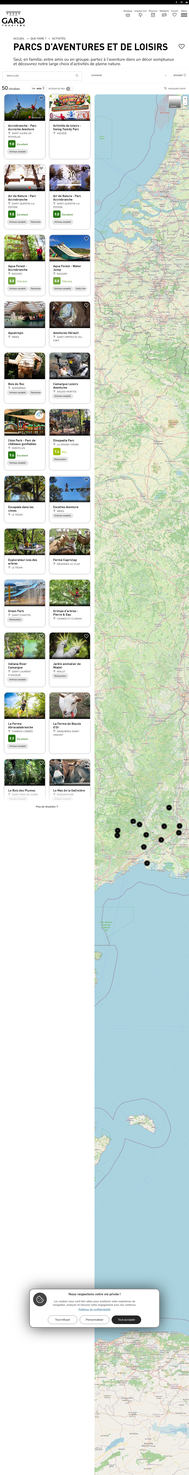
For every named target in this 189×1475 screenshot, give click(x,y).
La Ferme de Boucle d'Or (67, 725)
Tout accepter (126, 1319)
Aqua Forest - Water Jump (67, 267)
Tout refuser (62, 1319)
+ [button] (185, 98)
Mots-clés (13, 76)
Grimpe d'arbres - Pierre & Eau (65, 612)
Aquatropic (15, 333)
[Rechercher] (77, 76)
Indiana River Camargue (17, 665)
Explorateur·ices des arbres (22, 561)
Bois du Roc (16, 384)
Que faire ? (38, 38)
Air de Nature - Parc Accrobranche (22, 197)
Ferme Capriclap (65, 560)
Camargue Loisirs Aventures (65, 385)
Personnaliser (94, 1319)
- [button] (185, 103)
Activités (58, 38)
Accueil (19, 38)
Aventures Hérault (66, 333)
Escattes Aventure (65, 507)
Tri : (36, 88)
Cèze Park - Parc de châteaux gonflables (22, 442)
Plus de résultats (46, 806)
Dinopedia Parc (63, 440)
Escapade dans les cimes (21, 508)
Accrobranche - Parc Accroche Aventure (22, 127)
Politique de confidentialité (94, 1309)
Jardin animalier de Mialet (67, 665)
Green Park (16, 611)
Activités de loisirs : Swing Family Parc (67, 127)
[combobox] (129, 76)
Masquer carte (177, 88)
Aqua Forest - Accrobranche (17, 267)
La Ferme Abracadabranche (20, 725)
